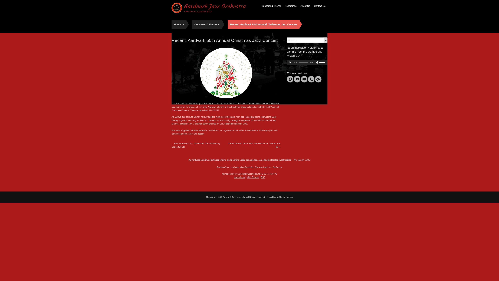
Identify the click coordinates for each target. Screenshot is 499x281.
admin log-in (239, 177)
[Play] (290, 62)
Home (179, 24)
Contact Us (320, 6)
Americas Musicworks (247, 174)
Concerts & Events (271, 6)
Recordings (291, 6)
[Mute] (317, 62)
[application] (307, 62)
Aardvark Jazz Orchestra (215, 6)
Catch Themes (286, 197)
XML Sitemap (253, 177)
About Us (305, 6)
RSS (263, 177)
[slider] (322, 62)
